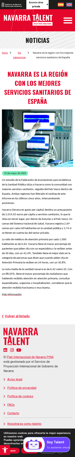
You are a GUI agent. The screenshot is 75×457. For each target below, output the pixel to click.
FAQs (11, 405)
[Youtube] (18, 350)
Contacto (13, 413)
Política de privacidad (21, 388)
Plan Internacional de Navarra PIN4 (30, 357)
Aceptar (12, 450)
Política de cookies (20, 396)
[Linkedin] (5, 350)
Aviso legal (14, 379)
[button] (5, 450)
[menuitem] (61, 5)
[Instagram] (12, 350)
